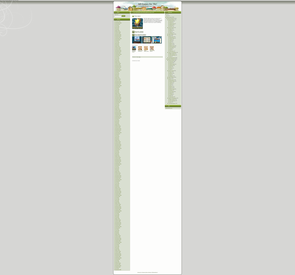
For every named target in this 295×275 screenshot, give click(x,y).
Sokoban (171, 90)
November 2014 (118, 114)
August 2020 (117, 24)
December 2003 (118, 265)
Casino (170, 28)
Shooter (170, 26)
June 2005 (117, 261)
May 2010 (117, 184)
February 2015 (118, 110)
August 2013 (117, 133)
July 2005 (117, 260)
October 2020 (117, 21)
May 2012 (117, 153)
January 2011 (117, 174)
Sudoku (170, 48)
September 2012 (118, 148)
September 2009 (118, 195)
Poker (170, 31)
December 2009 (118, 191)
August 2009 (117, 196)
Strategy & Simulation (172, 52)
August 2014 (117, 118)
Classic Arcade (172, 23)
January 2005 (117, 264)
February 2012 (118, 157)
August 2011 (117, 165)
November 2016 (118, 82)
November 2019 (118, 35)
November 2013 (118, 129)
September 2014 (118, 116)
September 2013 (118, 132)
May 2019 (117, 43)
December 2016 (118, 81)
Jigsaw (170, 40)
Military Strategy (172, 53)
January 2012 (117, 158)
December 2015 (118, 97)
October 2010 (117, 178)
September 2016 (118, 85)
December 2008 (118, 206)
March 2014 (117, 124)
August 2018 (117, 55)
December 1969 (118, 269)
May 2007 (117, 231)
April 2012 (117, 154)
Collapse (171, 39)
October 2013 (117, 131)
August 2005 (117, 259)
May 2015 (117, 106)
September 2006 (118, 242)
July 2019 (117, 41)
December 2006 (118, 238)
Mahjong (171, 30)
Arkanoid (171, 22)
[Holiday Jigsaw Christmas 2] (140, 47)
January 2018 (117, 64)
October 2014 (117, 115)
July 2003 (117, 268)
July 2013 (117, 135)
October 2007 (117, 225)
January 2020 (117, 33)
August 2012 (117, 149)
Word (170, 49)
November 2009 (118, 192)
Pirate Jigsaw (137, 16)
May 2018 (117, 59)
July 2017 (117, 72)
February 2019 (118, 47)
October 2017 (117, 68)
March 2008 (117, 218)
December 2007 (118, 222)
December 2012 (118, 144)
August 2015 (117, 102)
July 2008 (117, 213)
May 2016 (117, 90)
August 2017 (117, 71)
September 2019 (118, 38)
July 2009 (117, 197)
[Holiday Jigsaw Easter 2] (152, 47)
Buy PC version (139, 32)
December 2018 (118, 50)
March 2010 (117, 187)
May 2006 (117, 247)
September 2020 (118, 22)
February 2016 (118, 94)
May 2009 (117, 200)
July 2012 (117, 150)
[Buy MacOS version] (133, 35)
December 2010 (118, 175)
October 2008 (117, 209)
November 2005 (118, 255)
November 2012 (118, 145)
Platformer (171, 65)
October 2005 (117, 256)
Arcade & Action (171, 19)
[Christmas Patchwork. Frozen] (134, 47)
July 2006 (117, 244)
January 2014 (117, 127)
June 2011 (117, 167)
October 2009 (117, 193)
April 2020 (117, 29)
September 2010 (118, 179)
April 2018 (117, 60)
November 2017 (118, 67)
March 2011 (117, 171)
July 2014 (117, 119)
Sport (170, 56)
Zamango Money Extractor (147, 272)
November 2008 (118, 208)
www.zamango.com (168, 108)
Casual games (169, 17)
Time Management (171, 57)
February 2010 (118, 188)
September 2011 (118, 163)
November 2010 (118, 176)
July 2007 (117, 229)
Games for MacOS (170, 18)
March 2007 (117, 234)
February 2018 (118, 63)
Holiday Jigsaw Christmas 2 (140, 51)
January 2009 (117, 205)
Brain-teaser (171, 36)
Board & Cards (171, 27)
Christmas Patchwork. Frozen (134, 51)
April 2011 (117, 170)
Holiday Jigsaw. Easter (146, 51)
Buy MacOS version (140, 35)
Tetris (170, 69)
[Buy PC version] (133, 32)
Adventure (171, 21)
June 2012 (117, 152)
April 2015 (117, 107)
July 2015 (117, 103)
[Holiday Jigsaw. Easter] (146, 47)
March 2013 (117, 140)
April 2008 (117, 217)
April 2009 (117, 201)
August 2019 (117, 39)
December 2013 (118, 128)
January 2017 (117, 80)
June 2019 (117, 42)
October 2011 (117, 162)
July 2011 (117, 166)
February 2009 (118, 204)
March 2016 (117, 93)
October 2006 (117, 240)
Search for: (116, 14)
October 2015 (117, 99)
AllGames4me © (155, 272)
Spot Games (171, 47)
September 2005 (118, 257)
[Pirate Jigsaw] (137, 43)
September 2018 (118, 54)
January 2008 (117, 221)
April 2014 (117, 123)
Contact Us (139, 272)
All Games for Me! (147, 4)
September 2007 (118, 226)
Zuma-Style (171, 51)
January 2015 (117, 111)
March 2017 (117, 77)
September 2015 (118, 101)
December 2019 (118, 34)
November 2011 (118, 161)
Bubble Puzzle (172, 81)
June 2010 (117, 183)
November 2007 (118, 223)
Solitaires (171, 32)
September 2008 (118, 210)
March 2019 (117, 46)
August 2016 (117, 86)
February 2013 (118, 141)
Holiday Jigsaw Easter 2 (152, 51)
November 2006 (118, 239)
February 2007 (118, 235)
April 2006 (117, 248)
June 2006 (117, 246)
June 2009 (117, 199)
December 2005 (118, 253)
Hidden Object (171, 34)
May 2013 (117, 137)
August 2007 (117, 227)
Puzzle (169, 35)
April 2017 (117, 76)
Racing (170, 66)
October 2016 (117, 84)
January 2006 (117, 252)
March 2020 (117, 30)
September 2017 (118, 69)
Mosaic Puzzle (172, 45)
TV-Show (171, 94)
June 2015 (117, 105)
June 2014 (117, 120)
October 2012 (117, 146)
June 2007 (117, 230)
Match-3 (170, 44)
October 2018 (117, 52)
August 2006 (117, 243)
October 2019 (117, 37)
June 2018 (117, 58)
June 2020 (117, 26)
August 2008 (117, 212)
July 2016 (117, 88)
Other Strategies (172, 100)
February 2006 (118, 251)
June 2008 (117, 214)
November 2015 (118, 98)
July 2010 (117, 182)
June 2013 (117, 136)
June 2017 (117, 73)
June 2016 (117, 89)
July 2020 (117, 25)
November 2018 (118, 51)
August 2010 (117, 180)
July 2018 (117, 56)
